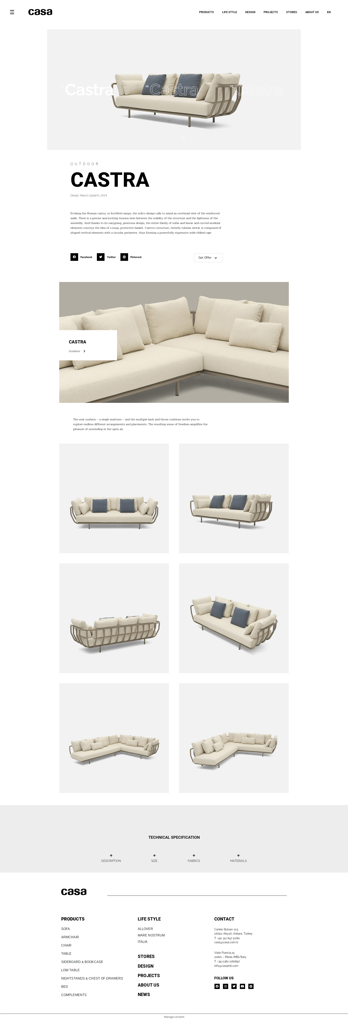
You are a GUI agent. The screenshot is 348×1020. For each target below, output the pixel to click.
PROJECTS (271, 12)
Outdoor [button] (75, 351)
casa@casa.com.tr (226, 942)
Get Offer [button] (205, 257)
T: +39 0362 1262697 (227, 961)
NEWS (144, 994)
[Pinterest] (251, 986)
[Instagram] (225, 986)
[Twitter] (234, 986)
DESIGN (250, 12)
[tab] (111, 858)
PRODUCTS (206, 12)
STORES (291, 12)
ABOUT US (312, 12)
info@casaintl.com (226, 965)
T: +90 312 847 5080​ (227, 938)
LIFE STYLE (229, 12)
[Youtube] (242, 986)
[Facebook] (217, 986)
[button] (82, 257)
